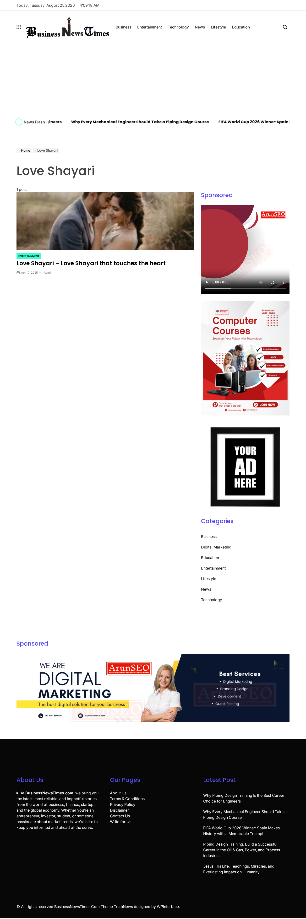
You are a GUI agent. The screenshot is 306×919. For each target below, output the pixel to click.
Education (241, 27)
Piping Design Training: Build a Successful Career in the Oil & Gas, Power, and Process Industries (241, 850)
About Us (118, 793)
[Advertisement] (153, 78)
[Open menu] (18, 27)
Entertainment (149, 27)
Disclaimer (119, 810)
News (200, 27)
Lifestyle (218, 27)
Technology (178, 27)
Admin (48, 272)
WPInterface (168, 906)
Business (123, 27)
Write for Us (120, 821)
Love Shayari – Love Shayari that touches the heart (91, 263)
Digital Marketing (216, 547)
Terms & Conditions (127, 798)
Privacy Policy (122, 804)
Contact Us (120, 816)
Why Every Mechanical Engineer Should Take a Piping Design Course (124, 122)
